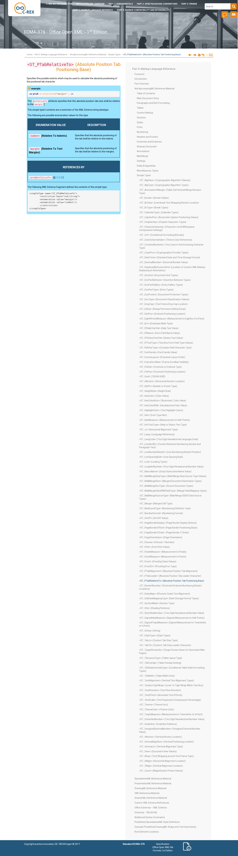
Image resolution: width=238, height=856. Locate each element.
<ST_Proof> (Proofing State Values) (157, 561)
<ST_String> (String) (149, 630)
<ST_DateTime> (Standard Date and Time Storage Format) (169, 257)
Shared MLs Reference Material (151, 798)
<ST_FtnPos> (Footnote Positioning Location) (162, 371)
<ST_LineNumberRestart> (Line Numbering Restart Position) (170, 452)
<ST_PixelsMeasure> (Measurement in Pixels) (162, 551)
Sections (141, 117)
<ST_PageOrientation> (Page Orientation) (160, 537)
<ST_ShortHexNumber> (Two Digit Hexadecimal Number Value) (171, 613)
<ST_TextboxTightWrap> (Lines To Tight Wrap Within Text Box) (171, 685)
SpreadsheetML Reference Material (153, 778)
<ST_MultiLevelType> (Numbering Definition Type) (165, 508)
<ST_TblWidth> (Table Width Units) (157, 676)
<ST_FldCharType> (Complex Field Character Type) (165, 347)
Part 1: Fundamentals (121, 4)
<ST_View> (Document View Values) (158, 751)
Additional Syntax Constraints (150, 817)
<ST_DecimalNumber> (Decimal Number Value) (163, 262)
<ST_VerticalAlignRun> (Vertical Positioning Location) (166, 741)
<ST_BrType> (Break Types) (153, 207)
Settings (141, 161)
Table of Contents (146, 93)
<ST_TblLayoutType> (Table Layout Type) (160, 658)
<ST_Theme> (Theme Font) (153, 704)
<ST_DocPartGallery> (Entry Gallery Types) (161, 284)
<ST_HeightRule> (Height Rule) (155, 391)
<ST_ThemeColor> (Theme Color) (156, 709)
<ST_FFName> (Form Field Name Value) (159, 333)
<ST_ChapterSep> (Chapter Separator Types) (162, 222)
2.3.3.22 (59, 177)
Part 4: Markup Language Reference (93, 10)
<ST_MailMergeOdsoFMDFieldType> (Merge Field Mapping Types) (173, 490)
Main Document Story (148, 98)
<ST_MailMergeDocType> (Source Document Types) (166, 486)
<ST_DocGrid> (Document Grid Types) (158, 275)
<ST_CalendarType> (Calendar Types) (158, 212)
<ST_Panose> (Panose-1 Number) (156, 542)
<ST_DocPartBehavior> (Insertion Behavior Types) (165, 280)
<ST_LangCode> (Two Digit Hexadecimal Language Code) (168, 439)
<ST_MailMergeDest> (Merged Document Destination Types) (170, 481)
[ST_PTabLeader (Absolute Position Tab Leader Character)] (189, 54)
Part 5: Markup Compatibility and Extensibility (143, 10)
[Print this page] (199, 55)
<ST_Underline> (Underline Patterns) (158, 724)
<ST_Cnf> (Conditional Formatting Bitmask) (161, 235)
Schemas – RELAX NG (146, 812)
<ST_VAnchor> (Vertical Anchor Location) (160, 737)
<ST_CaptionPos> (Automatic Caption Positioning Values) (168, 217)
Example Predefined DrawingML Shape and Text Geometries (165, 827)
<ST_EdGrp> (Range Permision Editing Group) (162, 309)
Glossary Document (147, 146)
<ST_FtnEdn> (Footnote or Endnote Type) (160, 367)
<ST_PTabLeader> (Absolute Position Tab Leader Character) (170, 576)
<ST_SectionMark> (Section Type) (156, 603)
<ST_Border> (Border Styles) (154, 198)
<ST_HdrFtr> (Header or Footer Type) (158, 386)
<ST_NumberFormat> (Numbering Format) (161, 513)
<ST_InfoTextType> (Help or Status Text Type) (163, 424)
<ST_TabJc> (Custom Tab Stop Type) (158, 640)
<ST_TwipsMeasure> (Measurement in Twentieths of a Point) (171, 714)
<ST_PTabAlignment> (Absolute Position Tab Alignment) (168, 571)
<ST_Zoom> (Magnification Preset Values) (161, 770)
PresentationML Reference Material (153, 783)
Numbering (142, 132)
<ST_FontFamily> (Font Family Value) (158, 352)
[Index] (233, 15)
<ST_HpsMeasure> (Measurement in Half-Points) (164, 420)
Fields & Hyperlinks (146, 165)
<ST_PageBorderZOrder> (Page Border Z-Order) (164, 532)
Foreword (139, 74)
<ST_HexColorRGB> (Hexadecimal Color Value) (163, 405)
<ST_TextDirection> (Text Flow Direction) (160, 690)
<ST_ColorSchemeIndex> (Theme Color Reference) (165, 239)
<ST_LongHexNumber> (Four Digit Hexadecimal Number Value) (171, 466)
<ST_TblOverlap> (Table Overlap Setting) (160, 663)
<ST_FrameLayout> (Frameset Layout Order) (162, 357)
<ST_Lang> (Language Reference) (157, 434)
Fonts (139, 127)
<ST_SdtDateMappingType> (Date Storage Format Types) (169, 598)
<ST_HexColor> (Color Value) (154, 396)
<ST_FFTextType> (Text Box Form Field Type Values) (166, 342)
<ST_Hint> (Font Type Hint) (153, 415)
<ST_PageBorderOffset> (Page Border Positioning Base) (168, 527)
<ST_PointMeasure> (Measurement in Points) (162, 556)
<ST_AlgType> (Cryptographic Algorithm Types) (163, 185)
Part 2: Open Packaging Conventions (157, 4)
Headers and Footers (147, 137)
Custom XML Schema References (152, 802)
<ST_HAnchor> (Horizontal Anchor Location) (162, 381)
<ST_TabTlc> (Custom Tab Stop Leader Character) (165, 645)
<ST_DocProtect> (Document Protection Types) (163, 294)
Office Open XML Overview (90, 4)
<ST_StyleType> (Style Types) (154, 635)
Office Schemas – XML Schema (151, 807)
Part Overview (142, 83)
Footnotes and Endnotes (149, 141)
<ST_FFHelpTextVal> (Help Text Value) (158, 328)
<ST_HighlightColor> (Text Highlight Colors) (161, 410)
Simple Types (114, 54)
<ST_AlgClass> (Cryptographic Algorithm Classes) (164, 180)
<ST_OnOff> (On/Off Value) (153, 518)
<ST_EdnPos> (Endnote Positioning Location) (162, 313)
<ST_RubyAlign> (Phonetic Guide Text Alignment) (164, 593)
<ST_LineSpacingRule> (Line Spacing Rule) (161, 457)
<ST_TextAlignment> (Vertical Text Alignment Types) (166, 680)
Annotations (143, 151)
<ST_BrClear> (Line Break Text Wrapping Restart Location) (169, 202)
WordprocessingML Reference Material (88, 54)
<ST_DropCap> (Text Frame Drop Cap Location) (163, 304)
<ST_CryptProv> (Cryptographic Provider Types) (163, 252)
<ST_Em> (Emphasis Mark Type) (156, 323)
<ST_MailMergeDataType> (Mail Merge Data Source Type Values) (172, 476)
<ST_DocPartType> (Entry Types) (156, 289)
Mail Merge (142, 156)
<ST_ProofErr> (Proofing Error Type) (158, 566)
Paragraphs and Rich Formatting (153, 103)
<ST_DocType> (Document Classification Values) (164, 299)
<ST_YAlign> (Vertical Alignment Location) (161, 766)
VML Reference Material (147, 793)
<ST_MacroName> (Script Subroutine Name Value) (165, 471)
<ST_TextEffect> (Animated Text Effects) (160, 695)
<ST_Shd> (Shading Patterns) (154, 608)
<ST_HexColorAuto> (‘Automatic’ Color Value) (162, 400)
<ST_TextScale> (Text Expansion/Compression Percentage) (170, 700)
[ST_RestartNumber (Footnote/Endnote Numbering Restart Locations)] (194, 54)
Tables (140, 108)
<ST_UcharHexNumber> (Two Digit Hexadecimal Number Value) (171, 719)
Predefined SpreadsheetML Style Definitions (157, 822)
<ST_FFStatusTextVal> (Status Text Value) (161, 338)
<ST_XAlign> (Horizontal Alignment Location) (162, 761)
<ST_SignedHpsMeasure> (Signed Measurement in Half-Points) (171, 618)
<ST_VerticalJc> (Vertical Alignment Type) (161, 746)
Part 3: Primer (189, 4)
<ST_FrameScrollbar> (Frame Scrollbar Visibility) (164, 362)
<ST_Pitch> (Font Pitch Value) (154, 547)
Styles (140, 122)
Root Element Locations (147, 831)
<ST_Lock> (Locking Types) (153, 461)
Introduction (59, 4)
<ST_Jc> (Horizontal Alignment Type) (158, 429)
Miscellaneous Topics (148, 170)
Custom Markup (145, 112)
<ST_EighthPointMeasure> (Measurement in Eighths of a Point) (171, 318)
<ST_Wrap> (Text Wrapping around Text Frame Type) (166, 756)
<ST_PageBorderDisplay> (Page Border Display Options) (168, 523)
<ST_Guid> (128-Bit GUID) (152, 376)
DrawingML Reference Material (150, 788)
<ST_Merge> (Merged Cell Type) (155, 503)
